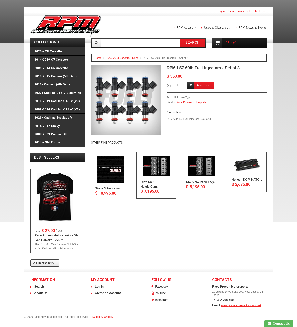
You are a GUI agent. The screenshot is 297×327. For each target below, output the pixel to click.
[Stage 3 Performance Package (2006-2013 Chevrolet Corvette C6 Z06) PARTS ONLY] (110, 169)
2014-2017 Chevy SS (49, 126)
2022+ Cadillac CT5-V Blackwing (57, 93)
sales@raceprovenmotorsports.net (241, 305)
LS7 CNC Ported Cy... (201, 182)
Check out (259, 11)
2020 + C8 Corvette (48, 51)
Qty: (169, 85)
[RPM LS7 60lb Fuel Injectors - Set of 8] (126, 67)
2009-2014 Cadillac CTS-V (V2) (57, 109)
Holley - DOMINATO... (247, 179)
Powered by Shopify (101, 316)
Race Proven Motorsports (191, 102)
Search (39, 286)
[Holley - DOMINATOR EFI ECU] (247, 165)
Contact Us (280, 323)
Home (98, 57)
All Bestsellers (43, 263)
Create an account (239, 11)
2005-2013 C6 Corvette (51, 68)
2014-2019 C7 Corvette (51, 59)
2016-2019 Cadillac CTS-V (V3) (57, 101)
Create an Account (108, 293)
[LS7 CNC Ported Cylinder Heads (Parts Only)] (201, 166)
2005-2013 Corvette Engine (122, 57)
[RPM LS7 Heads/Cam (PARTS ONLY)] (156, 166)
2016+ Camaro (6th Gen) (52, 84)
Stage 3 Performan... (109, 188)
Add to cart (204, 85)
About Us (40, 293)
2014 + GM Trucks (47, 142)
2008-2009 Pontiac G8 (50, 134)
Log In (99, 286)
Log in (221, 11)
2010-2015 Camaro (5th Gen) (55, 76)
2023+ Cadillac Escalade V (53, 117)
